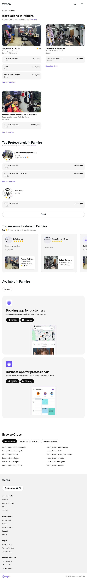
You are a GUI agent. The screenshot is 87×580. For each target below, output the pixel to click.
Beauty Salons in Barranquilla (12, 451)
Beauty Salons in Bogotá (10, 458)
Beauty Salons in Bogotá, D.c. (12, 465)
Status (4, 535)
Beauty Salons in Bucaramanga (57, 447)
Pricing (4, 524)
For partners (6, 520)
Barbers (35, 441)
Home (4, 11)
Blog (3, 507)
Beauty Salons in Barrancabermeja (14, 447)
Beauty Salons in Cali (53, 451)
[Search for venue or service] (75, 4)
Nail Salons (24, 441)
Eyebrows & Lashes (50, 441)
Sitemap (5, 510)
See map (33, 19)
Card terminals (7, 527)
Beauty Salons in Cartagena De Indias (59, 454)
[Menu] (82, 4)
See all (43, 214)
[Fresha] (6, 4)
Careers (5, 500)
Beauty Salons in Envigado (55, 462)
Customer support (8, 503)
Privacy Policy (7, 544)
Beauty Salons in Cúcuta (55, 458)
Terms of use (6, 551)
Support (5, 531)
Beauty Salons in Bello (10, 454)
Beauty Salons (9, 441)
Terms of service (8, 548)
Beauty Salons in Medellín (55, 465)
